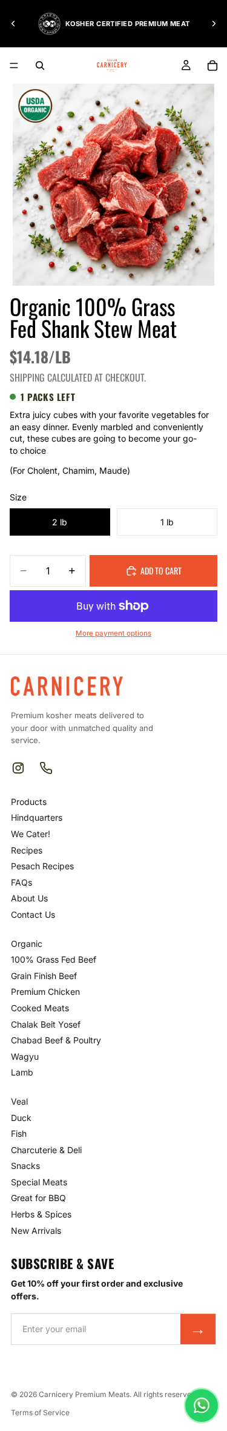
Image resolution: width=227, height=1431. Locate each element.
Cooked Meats (40, 1008)
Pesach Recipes (42, 866)
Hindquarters (36, 817)
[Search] (40, 65)
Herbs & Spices (41, 1214)
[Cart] (212, 65)
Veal (19, 1101)
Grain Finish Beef (44, 976)
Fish (19, 1133)
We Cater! (30, 834)
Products (29, 801)
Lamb (22, 1072)
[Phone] (46, 768)
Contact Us (33, 914)
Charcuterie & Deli (46, 1150)
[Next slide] (213, 23)
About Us (29, 898)
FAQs (21, 882)
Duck (21, 1118)
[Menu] (14, 65)
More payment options (113, 633)
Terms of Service (40, 1412)
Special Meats (39, 1182)
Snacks (25, 1165)
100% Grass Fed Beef (53, 959)
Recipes (26, 850)
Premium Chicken (45, 991)
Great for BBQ (38, 1198)
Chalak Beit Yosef (46, 1024)
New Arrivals (36, 1230)
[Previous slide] (13, 23)
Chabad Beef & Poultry (56, 1040)
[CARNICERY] (67, 686)
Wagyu (25, 1056)
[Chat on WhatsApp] (201, 1405)
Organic (26, 943)
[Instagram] (18, 768)
